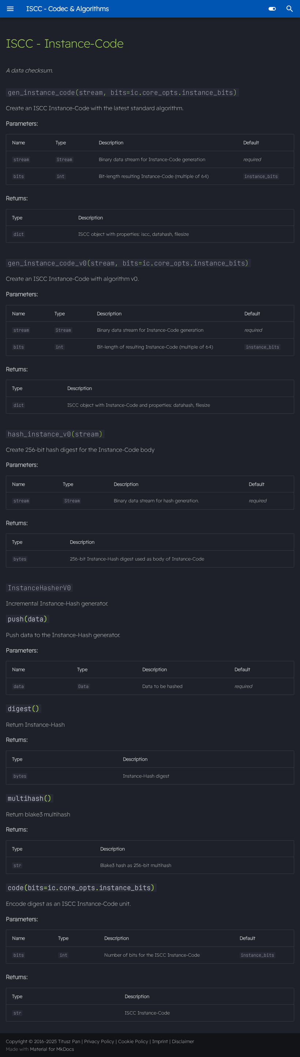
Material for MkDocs (52, 1049)
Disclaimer (183, 1041)
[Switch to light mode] (272, 8)
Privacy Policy (99, 1041)
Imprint (160, 1041)
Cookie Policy (133, 1041)
